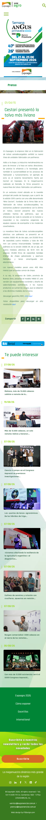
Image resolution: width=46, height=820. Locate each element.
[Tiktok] (36, 782)
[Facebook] (10, 782)
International (23, 719)
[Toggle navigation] (6, 14)
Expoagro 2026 (23, 695)
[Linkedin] (15, 782)
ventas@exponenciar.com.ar (23, 803)
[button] (23, 319)
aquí (14, 304)
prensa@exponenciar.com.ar (23, 806)
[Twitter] (25, 782)
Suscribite (23, 759)
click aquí (28, 296)
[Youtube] (31, 782)
